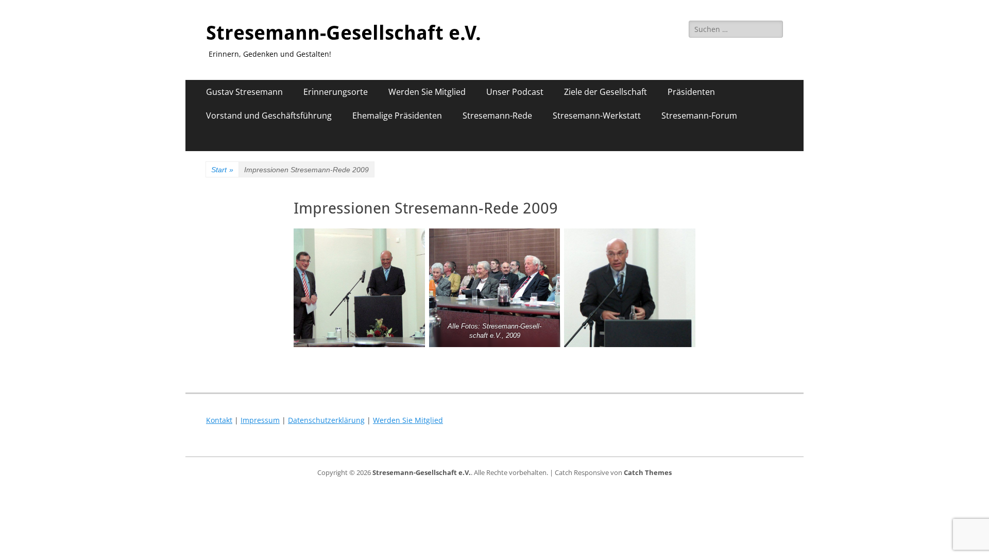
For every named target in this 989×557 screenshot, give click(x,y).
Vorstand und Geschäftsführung (269, 115)
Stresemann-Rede (497, 115)
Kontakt (219, 420)
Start (222, 170)
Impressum (260, 420)
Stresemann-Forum (699, 115)
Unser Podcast (514, 91)
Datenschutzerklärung (326, 420)
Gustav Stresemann (244, 91)
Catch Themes (648, 472)
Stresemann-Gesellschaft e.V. (343, 33)
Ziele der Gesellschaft (605, 91)
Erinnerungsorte (335, 91)
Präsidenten (691, 91)
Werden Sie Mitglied (427, 91)
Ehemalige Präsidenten (397, 115)
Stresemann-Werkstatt (597, 115)
